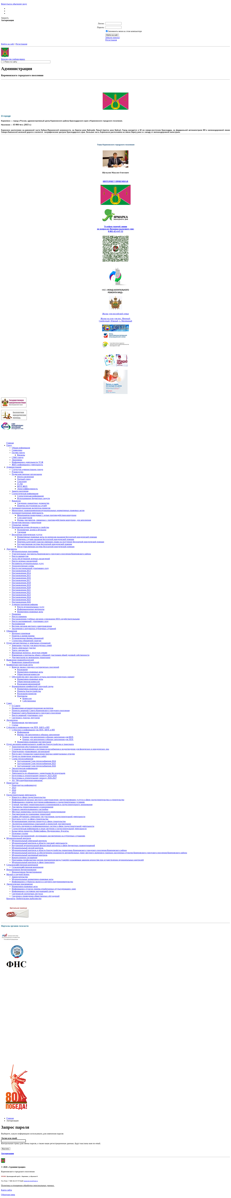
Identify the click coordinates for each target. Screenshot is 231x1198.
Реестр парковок (19, 616)
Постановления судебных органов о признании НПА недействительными (46, 619)
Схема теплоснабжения (22, 759)
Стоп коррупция (24, 518)
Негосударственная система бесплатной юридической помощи (45, 546)
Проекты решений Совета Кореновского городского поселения (41, 710)
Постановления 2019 (21, 585)
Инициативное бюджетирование (21, 869)
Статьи (15, 725)
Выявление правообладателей (20, 660)
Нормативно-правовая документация (34, 742)
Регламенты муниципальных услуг (28, 563)
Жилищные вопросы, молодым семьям (29, 652)
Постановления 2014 (21, 573)
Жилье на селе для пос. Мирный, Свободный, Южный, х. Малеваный (115, 319)
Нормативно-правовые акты (30, 612)
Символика (17, 450)
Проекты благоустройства (29, 691)
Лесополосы (12, 720)
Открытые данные (20, 525)
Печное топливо (19, 771)
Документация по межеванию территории (31, 657)
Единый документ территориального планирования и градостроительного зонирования (52, 804)
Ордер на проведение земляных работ (29, 756)
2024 (14, 790)
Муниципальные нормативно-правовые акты (32, 879)
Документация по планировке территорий (31, 814)
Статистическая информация (25, 493)
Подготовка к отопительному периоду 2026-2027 (34, 778)
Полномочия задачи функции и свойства (30, 527)
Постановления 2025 (21, 599)
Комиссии (27, 698)
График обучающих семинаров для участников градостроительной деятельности (48, 816)
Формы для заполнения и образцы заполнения (38, 734)
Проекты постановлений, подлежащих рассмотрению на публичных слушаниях (48, 836)
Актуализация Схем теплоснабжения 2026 (36, 766)
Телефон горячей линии (115, 226)
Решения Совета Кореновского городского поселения (36, 713)
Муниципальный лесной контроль (27, 848)
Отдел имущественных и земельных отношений (28, 643)
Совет (9, 703)
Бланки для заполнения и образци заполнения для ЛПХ (47, 739)
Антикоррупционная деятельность (27, 513)
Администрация (13, 467)
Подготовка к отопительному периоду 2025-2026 (34, 775)
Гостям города (18, 452)
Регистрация (111, 40)
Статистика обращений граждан (26, 640)
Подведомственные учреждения (26, 522)
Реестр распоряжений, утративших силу (30, 621)
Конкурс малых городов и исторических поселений (35, 667)
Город (9, 445)
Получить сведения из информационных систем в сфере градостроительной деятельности (53, 826)
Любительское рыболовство (28, 898)
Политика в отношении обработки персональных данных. (27, 1185)
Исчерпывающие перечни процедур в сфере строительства (39, 821)
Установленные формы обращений (28, 638)
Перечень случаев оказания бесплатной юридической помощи (45, 539)
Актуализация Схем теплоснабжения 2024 (36, 761)
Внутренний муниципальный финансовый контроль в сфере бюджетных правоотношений (53, 845)
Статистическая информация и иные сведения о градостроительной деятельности (49, 828)
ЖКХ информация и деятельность (27, 464)
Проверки (16, 614)
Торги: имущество (20, 650)
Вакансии (16, 501)
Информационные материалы (30, 609)
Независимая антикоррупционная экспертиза (32, 708)
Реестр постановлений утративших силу (30, 568)
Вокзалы (21, 455)
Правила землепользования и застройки (30, 809)
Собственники (29, 701)
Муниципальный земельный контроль (29, 841)
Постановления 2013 (21, 571)
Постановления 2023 (21, 595)
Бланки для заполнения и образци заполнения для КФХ (47, 737)
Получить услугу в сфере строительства (30, 819)
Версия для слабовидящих (13, 59)
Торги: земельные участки (24, 648)
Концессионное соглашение (24, 857)
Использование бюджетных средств (33, 498)
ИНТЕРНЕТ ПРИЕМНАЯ (115, 181)
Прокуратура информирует (24, 785)
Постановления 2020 (21, 587)
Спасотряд (22, 481)
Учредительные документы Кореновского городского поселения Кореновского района (51, 554)
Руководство (17, 472)
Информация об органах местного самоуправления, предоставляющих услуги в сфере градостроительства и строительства (68, 800)
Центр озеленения (25, 477)
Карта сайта (6, 1190)
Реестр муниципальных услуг (30, 607)
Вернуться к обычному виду (14, 4)
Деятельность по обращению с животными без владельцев (38, 773)
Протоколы (22, 696)
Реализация (22, 669)
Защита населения (20, 491)
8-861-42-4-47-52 (115, 231)
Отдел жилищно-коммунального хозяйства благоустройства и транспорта (40, 744)
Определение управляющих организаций (31, 751)
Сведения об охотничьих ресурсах (27, 894)
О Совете (16, 706)
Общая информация (21, 448)
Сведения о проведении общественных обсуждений (35, 896)
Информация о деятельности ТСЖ (27, 462)
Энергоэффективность (27, 489)
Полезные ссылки (20, 833)
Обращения (11, 631)
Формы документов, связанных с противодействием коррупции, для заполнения (54, 520)
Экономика (17, 460)
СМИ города (17, 457)
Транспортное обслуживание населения (30, 747)
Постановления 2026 (21, 602)
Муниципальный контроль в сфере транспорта (33, 862)
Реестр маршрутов (20, 556)
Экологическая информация (24, 768)
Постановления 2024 (21, 597)
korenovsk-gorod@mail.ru (31, 1181)
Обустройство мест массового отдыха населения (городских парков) (43, 677)
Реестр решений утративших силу (27, 715)
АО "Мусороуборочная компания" (27, 780)
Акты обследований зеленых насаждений (31, 558)
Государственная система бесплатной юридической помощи (44, 544)
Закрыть (5, 18)
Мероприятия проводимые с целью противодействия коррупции (46, 515)
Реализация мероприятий (28, 684)
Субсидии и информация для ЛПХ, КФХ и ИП (27, 727)
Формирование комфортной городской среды (32, 686)
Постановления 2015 (21, 575)
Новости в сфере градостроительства (29, 797)
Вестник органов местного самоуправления (32, 626)
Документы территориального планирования (32, 807)
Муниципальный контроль (18, 838)
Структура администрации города (27, 469)
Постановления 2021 (21, 590)
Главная (10, 443)
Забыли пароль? (112, 37)
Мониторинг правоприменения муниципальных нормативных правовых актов (48, 510)
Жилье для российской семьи (115, 314)
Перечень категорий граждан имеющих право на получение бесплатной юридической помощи (60, 542)
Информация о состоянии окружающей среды (33, 891)
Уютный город (24, 479)
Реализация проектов (26, 693)
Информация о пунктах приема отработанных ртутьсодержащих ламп (44, 889)
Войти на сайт (7, 44)
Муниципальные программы (25, 551)
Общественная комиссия (28, 674)
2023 (14, 787)
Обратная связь (8, 1194)
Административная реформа (25, 604)
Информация (23, 732)
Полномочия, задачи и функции (31, 530)
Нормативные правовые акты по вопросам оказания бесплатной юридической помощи (57, 537)
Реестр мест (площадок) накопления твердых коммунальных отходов (43, 754)
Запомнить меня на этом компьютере (125, 31)
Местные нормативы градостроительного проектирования (38, 812)
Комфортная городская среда (19, 665)
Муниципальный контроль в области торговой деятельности (39, 843)
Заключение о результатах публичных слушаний (34, 628)
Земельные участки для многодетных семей (32, 645)
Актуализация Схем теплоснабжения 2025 (36, 763)
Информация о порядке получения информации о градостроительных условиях (48, 802)
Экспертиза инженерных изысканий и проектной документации (41, 824)
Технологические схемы (23, 566)
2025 (14, 792)
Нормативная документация (25, 722)
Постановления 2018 (21, 583)
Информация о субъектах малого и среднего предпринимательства (42, 881)
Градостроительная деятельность (21, 795)
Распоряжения (18, 624)
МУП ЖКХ (22, 486)
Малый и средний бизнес (18, 874)
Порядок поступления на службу (32, 505)
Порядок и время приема (23, 636)
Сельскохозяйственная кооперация (22, 865)
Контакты (10, 898)
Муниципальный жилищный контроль (29, 855)
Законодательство (20, 877)
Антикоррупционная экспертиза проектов (31, 508)
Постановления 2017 (21, 580)
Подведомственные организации (27, 474)
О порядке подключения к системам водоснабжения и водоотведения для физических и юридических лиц (60, 749)
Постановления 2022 (21, 592)
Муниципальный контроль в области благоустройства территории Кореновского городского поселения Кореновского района (69, 850)
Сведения (21, 532)
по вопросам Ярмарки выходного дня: (115, 229)
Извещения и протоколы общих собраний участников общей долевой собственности (50, 655)
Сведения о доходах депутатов (26, 718)
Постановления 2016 (21, 578)
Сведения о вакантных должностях (33, 503)
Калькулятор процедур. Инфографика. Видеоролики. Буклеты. (40, 831)
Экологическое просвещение (19, 884)
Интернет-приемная (21, 633)
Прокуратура (12, 783)
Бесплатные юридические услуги (27, 534)
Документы (11, 549)
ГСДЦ (20, 484)
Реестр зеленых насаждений (24, 561)
